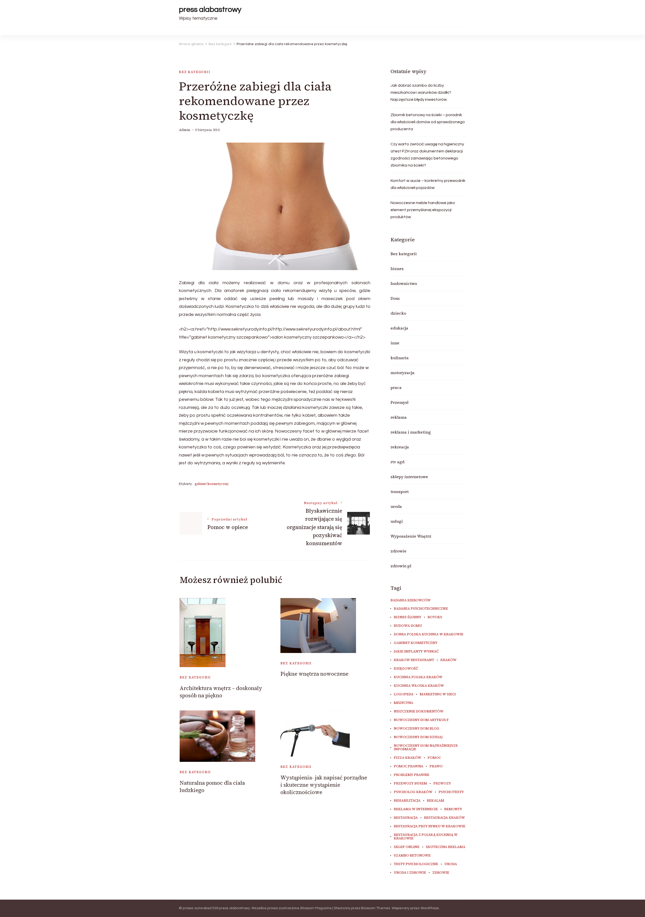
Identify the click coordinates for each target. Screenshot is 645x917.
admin (184, 129)
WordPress (430, 908)
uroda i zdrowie (410, 872)
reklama (399, 417)
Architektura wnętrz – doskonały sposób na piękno (221, 691)
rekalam (435, 800)
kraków (448, 660)
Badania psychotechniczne (421, 608)
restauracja (406, 818)
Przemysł (399, 402)
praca (396, 387)
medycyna (403, 703)
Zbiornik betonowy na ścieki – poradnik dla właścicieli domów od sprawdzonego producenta (428, 122)
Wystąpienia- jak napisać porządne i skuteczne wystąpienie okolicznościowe (323, 785)
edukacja (399, 328)
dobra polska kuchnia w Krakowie (428, 634)
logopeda (403, 694)
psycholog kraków (413, 792)
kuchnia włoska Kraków (419, 685)
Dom (395, 298)
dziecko (398, 313)
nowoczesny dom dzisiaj (418, 737)
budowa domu (408, 626)
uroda (396, 506)
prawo (436, 766)
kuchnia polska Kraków (418, 677)
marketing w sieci (438, 694)
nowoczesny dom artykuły (421, 720)
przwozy (442, 783)
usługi (397, 521)
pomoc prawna (408, 766)
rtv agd (397, 462)
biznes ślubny (407, 617)
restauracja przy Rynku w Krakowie (429, 826)
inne (395, 343)
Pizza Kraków (407, 758)
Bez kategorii (194, 72)
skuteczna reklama (445, 847)
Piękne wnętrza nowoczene (314, 673)
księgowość (406, 668)
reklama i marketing (411, 432)
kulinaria (400, 358)
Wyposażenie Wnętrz (411, 536)
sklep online (407, 847)
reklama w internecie (416, 809)
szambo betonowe (412, 855)
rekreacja (400, 447)
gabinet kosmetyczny (212, 484)
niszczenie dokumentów (418, 711)
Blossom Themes (375, 908)
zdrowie (398, 551)
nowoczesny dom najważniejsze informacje (426, 747)
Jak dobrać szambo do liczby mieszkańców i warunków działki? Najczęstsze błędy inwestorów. (421, 92)
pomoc (434, 758)
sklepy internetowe (409, 476)
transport (400, 491)
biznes (397, 268)
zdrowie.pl (401, 566)
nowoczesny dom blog (416, 728)
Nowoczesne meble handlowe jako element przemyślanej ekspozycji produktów (423, 210)
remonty (453, 809)
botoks (435, 617)
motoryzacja (402, 372)
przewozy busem (410, 783)
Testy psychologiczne (416, 864)
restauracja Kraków (444, 818)
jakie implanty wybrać (416, 651)
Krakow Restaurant (414, 660)
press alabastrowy (210, 9)
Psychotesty (451, 792)
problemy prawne (411, 775)
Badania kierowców (411, 600)
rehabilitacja (407, 800)
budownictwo (404, 283)
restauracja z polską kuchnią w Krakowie (426, 836)
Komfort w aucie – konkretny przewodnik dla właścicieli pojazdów (428, 184)
